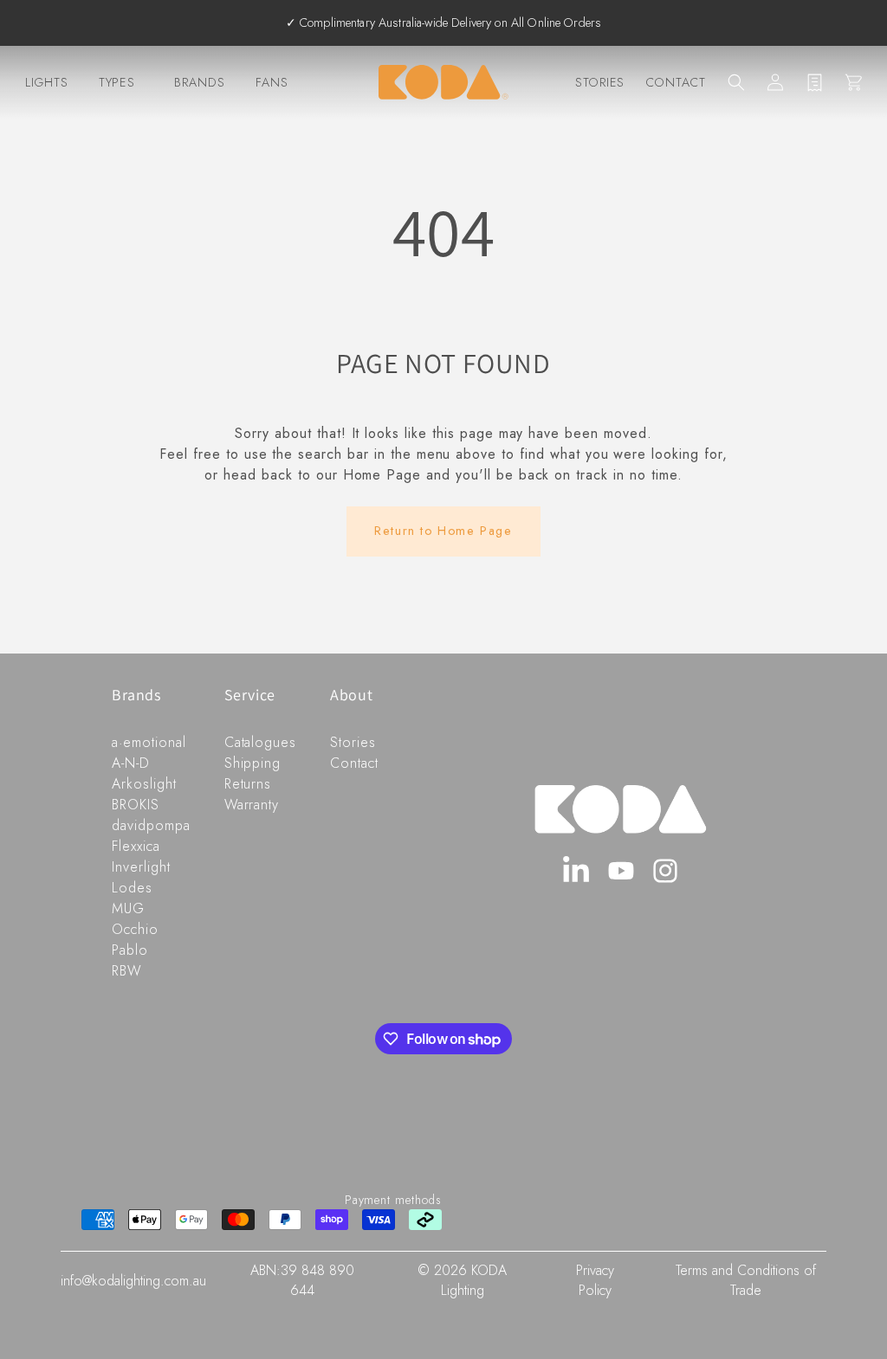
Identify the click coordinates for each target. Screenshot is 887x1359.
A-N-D (131, 763)
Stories (600, 82)
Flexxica (136, 846)
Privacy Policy (595, 1280)
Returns (248, 784)
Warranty (252, 805)
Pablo (130, 950)
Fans (272, 82)
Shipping (253, 763)
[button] (736, 82)
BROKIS (135, 805)
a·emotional (149, 742)
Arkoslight (144, 784)
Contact (676, 82)
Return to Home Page (443, 530)
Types (117, 82)
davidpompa (151, 825)
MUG (128, 908)
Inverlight (141, 867)
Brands (199, 82)
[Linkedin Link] (576, 871)
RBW (127, 971)
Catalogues (260, 742)
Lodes (132, 888)
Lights (46, 82)
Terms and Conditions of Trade (746, 1280)
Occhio (135, 929)
